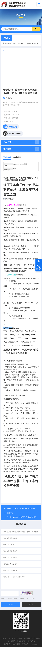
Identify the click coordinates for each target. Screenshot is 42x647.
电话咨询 (38, 269)
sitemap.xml (34, 644)
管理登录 (25, 644)
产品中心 (6, 38)
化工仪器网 (16, 644)
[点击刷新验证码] (26, 593)
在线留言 (17, 157)
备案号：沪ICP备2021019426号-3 (23, 641)
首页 (14, 43)
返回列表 (10, 513)
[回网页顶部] (39, 261)
